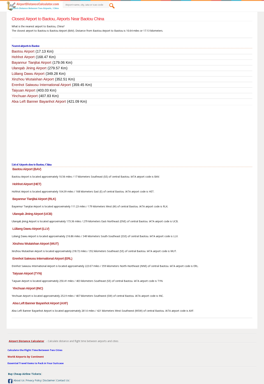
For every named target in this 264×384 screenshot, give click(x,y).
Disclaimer (49, 380)
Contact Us (62, 380)
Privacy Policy (33, 380)
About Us (19, 380)
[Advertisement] (132, 132)
